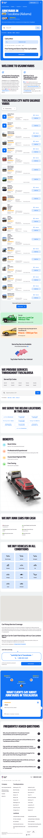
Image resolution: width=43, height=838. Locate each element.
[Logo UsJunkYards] (4, 777)
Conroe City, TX (31, 807)
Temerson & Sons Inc (10, 123)
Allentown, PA (16, 792)
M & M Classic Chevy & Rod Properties (10, 168)
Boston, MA (15, 797)
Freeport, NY (15, 800)
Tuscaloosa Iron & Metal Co (10, 196)
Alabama (12, 6)
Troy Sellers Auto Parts (10, 177)
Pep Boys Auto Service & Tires (10, 294)
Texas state (30, 802)
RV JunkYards (16, 821)
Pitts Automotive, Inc (10, 267)
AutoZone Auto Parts (9, 285)
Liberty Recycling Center (9, 218)
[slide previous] (2, 708)
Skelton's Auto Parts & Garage (10, 132)
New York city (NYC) (32, 790)
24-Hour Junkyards (17, 819)
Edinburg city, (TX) (17, 787)
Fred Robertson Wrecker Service (9, 207)
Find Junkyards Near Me (6, 787)
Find (38, 27)
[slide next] (40, 708)
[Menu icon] (40, 2)
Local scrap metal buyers (33, 826)
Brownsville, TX (31, 792)
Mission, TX (15, 795)
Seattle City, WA (31, 787)
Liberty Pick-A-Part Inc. (10, 114)
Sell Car (36, 118)
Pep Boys (9, 227)
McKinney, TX (30, 800)
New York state (16, 790)
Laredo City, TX (31, 805)
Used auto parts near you (18, 824)
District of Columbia (32, 797)
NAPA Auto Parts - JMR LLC (10, 248)
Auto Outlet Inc (10, 148)
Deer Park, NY (16, 805)
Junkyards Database (5, 6)
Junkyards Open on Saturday (34, 819)
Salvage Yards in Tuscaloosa (20, 644)
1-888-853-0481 (28, 90)
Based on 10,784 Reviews (15, 19)
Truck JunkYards (31, 821)
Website (37, 115)
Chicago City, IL (16, 810)
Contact (3, 793)
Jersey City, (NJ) (16, 807)
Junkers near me (5, 90)
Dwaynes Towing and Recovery (10, 187)
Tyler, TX (29, 795)
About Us (3, 796)
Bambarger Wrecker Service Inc (10, 157)
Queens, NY (30, 810)
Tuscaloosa (19, 6)
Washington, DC (16, 802)
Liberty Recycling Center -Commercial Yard (10, 237)
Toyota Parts (10, 140)
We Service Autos (10, 276)
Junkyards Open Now (32, 816)
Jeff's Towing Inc (10, 257)
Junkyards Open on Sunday (18, 816)
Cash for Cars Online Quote (33, 86)
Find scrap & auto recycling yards (34, 824)
